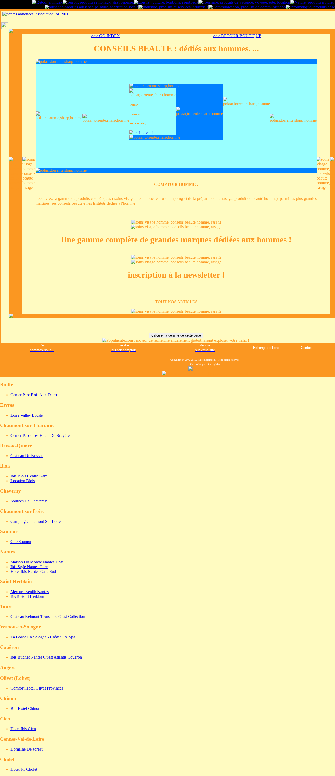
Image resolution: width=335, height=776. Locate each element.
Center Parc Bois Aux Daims (34, 395)
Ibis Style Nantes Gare (29, 567)
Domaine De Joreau (26, 749)
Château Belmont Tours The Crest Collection (47, 616)
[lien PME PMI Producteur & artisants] (47, 2)
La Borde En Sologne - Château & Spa (42, 637)
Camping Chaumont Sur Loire (35, 521)
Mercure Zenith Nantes (29, 591)
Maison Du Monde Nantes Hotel (37, 562)
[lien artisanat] (91, 7)
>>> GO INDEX (105, 36)
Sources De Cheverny (28, 501)
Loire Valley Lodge (26, 415)
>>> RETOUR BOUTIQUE (237, 36)
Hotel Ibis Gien (23, 728)
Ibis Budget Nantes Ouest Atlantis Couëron (46, 657)
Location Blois (22, 481)
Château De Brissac (26, 455)
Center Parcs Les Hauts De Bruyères (40, 435)
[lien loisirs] (166, 2)
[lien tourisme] (244, 2)
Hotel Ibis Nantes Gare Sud (33, 571)
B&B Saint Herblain (27, 596)
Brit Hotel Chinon (25, 708)
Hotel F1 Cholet (23, 769)
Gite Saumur (20, 541)
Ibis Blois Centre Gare (28, 476)
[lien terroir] (98, 2)
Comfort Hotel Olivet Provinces (36, 688)
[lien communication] (247, 7)
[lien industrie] (173, 7)
